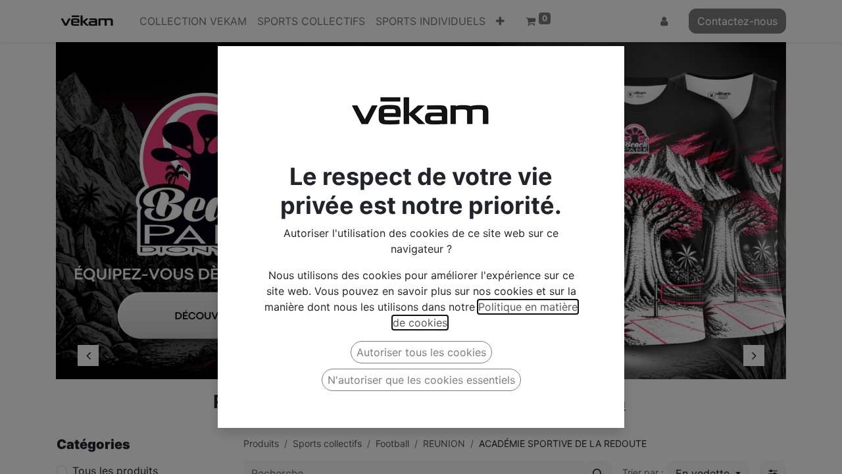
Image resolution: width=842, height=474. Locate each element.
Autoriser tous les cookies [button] (421, 352)
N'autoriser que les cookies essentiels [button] (421, 379)
